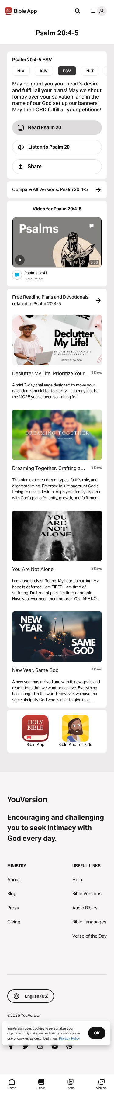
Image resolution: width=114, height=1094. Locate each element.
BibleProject (33, 279)
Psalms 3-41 (41, 272)
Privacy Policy (69, 1038)
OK (97, 1032)
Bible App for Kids (75, 744)
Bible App (35, 744)
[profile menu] (97, 11)
